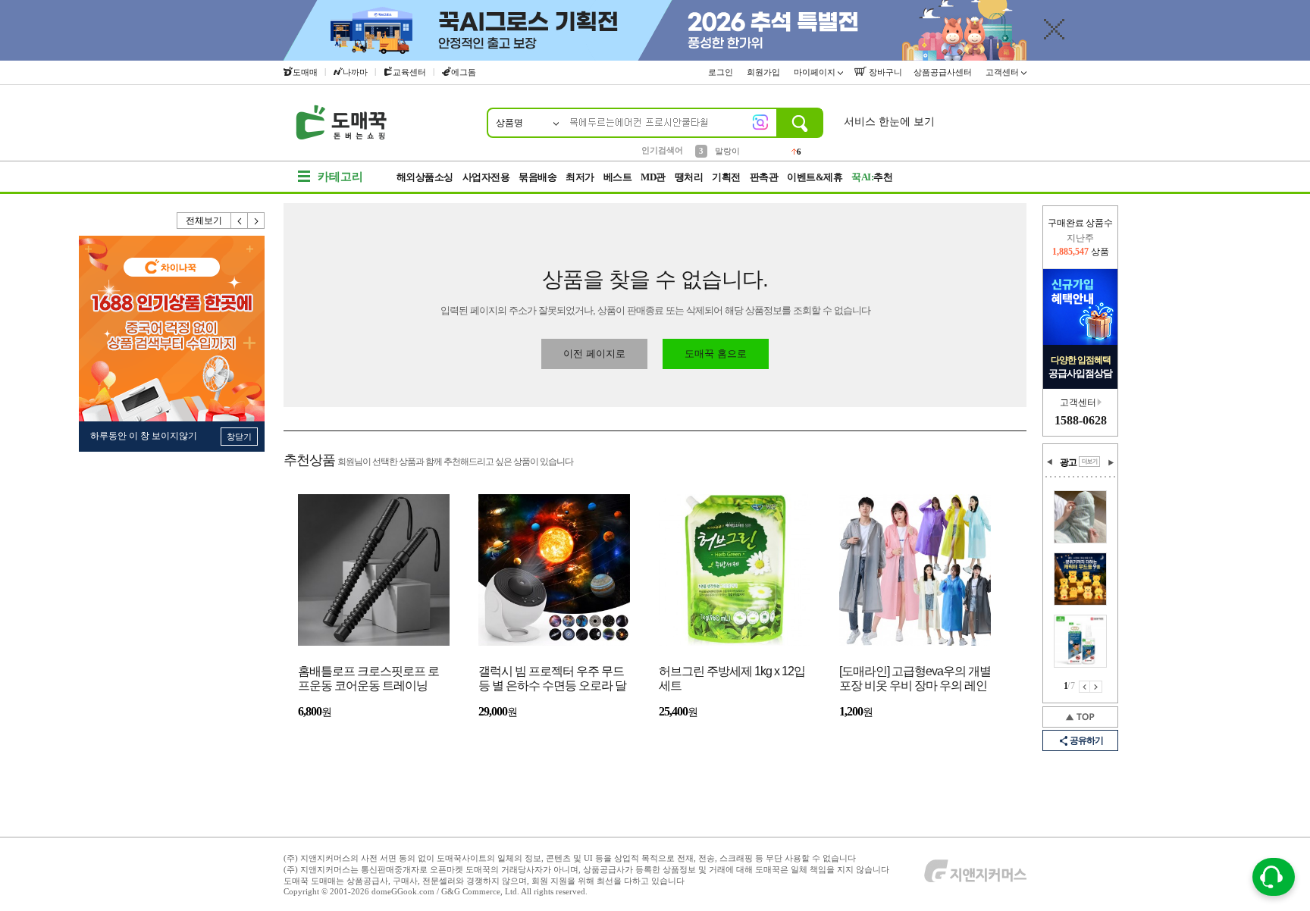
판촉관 (764, 177)
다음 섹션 (1110, 462)
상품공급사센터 (944, 72)
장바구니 (884, 72)
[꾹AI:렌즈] (760, 122)
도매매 (305, 72)
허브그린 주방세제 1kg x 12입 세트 (732, 678)
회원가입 (764, 72)
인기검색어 (662, 150)
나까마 (355, 72)
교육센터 (409, 72)
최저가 (580, 177)
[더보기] (1089, 461)
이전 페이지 (1084, 687)
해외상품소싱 (424, 177)
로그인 (721, 72)
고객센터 (1003, 72)
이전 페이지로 (594, 353)
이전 (239, 220)
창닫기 (239, 436)
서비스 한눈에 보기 (889, 121)
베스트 (617, 177)
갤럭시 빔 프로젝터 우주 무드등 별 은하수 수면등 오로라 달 (552, 678)
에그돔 (463, 72)
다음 (256, 220)
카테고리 (340, 177)
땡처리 (689, 177)
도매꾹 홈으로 (716, 353)
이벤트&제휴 (814, 177)
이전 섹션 (1050, 462)
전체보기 (204, 220)
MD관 (653, 177)
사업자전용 (486, 177)
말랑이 (727, 149)
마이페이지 (816, 72)
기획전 (726, 177)
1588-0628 (1081, 420)
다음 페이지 (1096, 687)
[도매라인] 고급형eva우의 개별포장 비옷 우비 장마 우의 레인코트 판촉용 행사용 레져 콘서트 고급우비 (915, 679)
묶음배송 (537, 177)
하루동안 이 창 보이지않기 (143, 435)
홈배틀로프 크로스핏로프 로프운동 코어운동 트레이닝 (368, 678)
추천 (871, 177)
